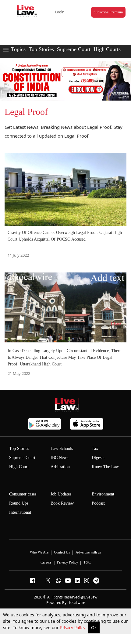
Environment (103, 494)
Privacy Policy (73, 627)
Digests (98, 457)
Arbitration (60, 466)
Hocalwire (76, 602)
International (20, 512)
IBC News (59, 457)
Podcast (98, 503)
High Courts (107, 49)
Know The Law (105, 466)
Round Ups (18, 503)
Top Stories (41, 49)
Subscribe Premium (108, 12)
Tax (95, 448)
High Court (19, 466)
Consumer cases (22, 494)
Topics (18, 49)
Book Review (62, 503)
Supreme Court (73, 49)
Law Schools (62, 448)
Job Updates (61, 494)
